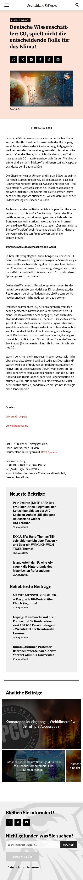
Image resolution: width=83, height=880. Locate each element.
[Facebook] (40, 59)
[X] (22, 59)
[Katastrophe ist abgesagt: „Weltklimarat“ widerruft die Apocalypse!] (41, 724)
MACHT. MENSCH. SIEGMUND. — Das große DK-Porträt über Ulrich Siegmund (35, 599)
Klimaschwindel (20, 20)
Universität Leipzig (16, 416)
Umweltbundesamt (17, 425)
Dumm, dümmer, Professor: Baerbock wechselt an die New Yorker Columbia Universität (34, 651)
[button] (6, 5)
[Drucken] (49, 59)
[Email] (58, 59)
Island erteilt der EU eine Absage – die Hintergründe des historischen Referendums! (33, 566)
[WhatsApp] (13, 59)
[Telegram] (31, 59)
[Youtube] (26, 822)
